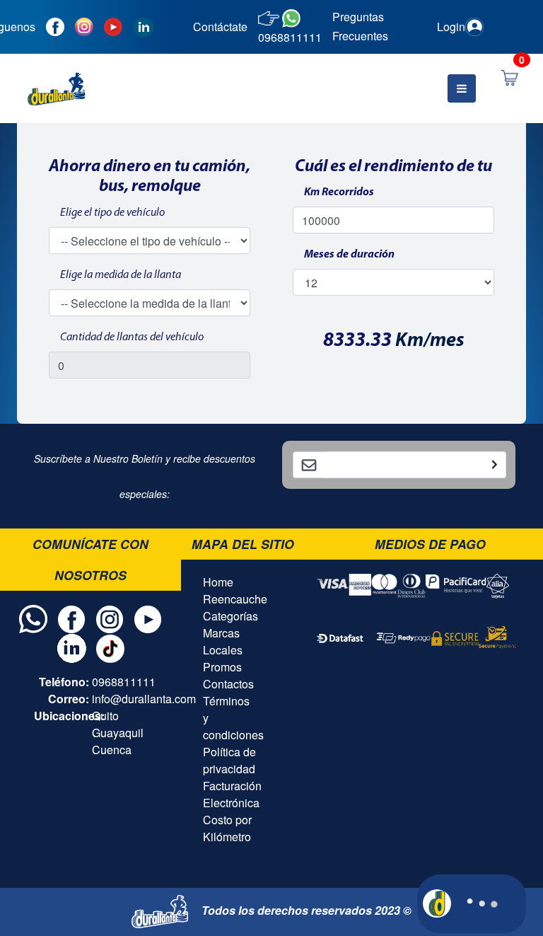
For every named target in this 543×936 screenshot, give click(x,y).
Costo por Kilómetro (227, 828)
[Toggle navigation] (462, 88)
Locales (223, 650)
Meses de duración (349, 254)
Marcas (221, 633)
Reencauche (235, 599)
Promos (222, 667)
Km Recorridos (339, 192)
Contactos (228, 684)
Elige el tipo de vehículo (112, 213)
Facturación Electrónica (232, 794)
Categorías (230, 616)
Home (218, 582)
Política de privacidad (229, 760)
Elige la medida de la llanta (120, 275)
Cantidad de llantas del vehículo (132, 337)
